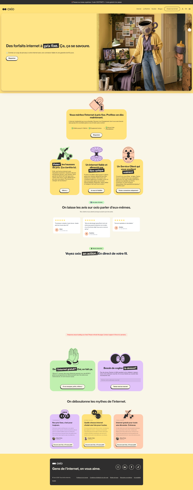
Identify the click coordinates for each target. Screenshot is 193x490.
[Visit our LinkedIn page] (124, 467)
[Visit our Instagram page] (118, 467)
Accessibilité (137, 477)
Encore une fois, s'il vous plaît (63, 445)
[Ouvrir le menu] (190, 9)
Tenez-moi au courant (120, 386)
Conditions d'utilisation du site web (99, 477)
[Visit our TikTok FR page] (138, 467)
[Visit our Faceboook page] (131, 467)
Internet (139, 9)
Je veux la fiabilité (96, 190)
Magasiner (12, 58)
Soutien (154, 9)
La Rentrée (146, 9)
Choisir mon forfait (172, 9)
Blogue (160, 9)
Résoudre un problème (126, 477)
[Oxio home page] (8, 9)
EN (186, 9)
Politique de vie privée (82, 477)
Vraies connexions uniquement (128, 190)
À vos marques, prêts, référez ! (72, 386)
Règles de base (114, 477)
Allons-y (64, 190)
